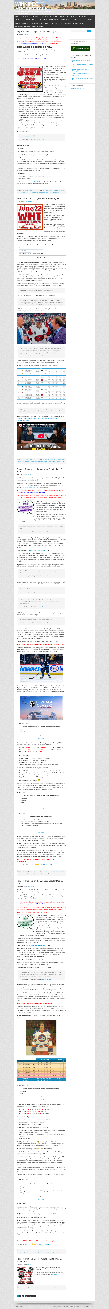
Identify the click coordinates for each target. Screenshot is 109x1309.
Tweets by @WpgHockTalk (77, 88)
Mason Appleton (27, 874)
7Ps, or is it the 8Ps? (30, 487)
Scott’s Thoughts (85, 19)
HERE (34, 182)
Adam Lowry (47, 459)
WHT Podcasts (66, 23)
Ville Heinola (44, 874)
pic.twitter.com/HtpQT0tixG (26, 589)
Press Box (53, 16)
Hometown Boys (36, 23)
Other (22, 802)
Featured (44, 16)
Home (16, 16)
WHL (75, 19)
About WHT (83, 16)
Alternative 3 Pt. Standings (49, 19)
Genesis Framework (78, 1306)
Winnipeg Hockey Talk (31, 6)
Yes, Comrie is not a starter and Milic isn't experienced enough (38, 819)
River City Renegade (21, 23)
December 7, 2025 (44, 592)
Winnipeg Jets (25, 16)
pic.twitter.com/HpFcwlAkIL (27, 136)
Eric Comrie (61, 190)
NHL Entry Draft (66, 19)
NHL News (36, 16)
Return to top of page (20, 1306)
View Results (41, 738)
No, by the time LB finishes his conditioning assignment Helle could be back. (41, 823)
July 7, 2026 (41, 139)
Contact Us (19, 19)
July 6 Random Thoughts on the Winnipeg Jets (38, 31)
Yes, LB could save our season (29, 825)
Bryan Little (52, 459)
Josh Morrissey (31, 873)
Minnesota (24, 798)
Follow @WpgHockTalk (46, 864)
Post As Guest (72, 16)
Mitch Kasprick (28, 34)
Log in (93, 1306)
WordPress (87, 1306)
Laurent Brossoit (35, 192)
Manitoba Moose (37, 26)
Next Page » (32, 1296)
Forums (62, 16)
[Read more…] (54, 1274)
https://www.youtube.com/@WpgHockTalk (32, 43)
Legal (91, 16)
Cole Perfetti (47, 190)
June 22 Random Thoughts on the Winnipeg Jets (38, 198)
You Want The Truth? (51, 23)
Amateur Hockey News (22, 26)
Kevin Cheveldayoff (21, 192)
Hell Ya (23, 731)
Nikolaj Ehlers (53, 461)
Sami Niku (39, 874)
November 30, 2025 (46, 979)
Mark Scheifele (49, 192)
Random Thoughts (31, 19)
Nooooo (23, 729)
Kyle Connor (28, 192)
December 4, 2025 (44, 531)
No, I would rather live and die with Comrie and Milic (35, 821)
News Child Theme (66, 1306)
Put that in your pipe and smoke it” (37, 550)
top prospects (59, 461)
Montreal (23, 800)
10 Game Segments (79, 23)
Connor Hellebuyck (54, 190)
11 (26, 1296)
